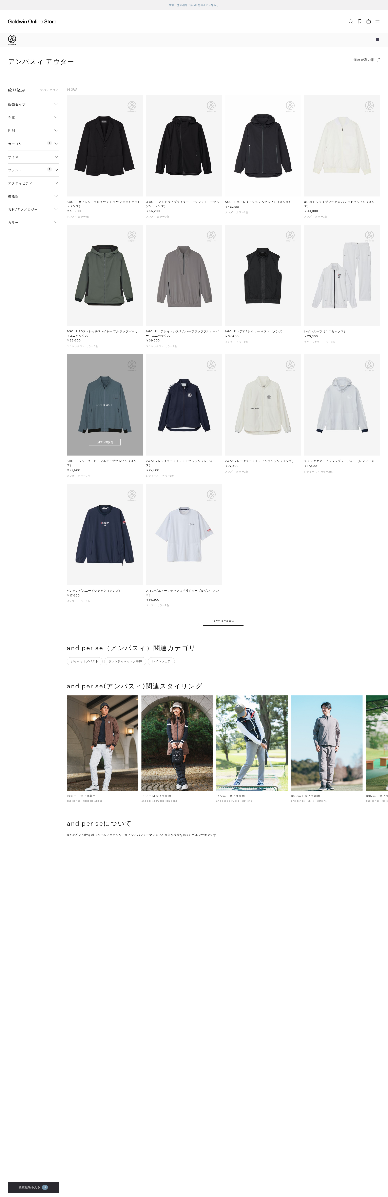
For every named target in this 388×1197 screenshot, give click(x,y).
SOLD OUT (104, 405)
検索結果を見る (32, 1187)
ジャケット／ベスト (84, 661)
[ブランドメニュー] (377, 40)
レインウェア (161, 661)
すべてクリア (49, 89)
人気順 (349, 76)
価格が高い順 (364, 60)
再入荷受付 (106, 442)
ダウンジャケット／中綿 (125, 661)
